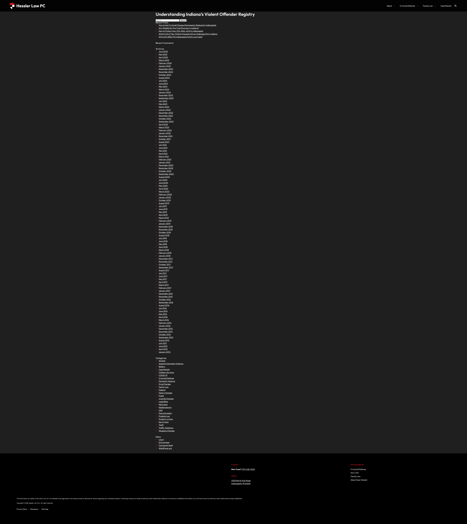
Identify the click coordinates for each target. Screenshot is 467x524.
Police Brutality (165, 413)
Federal (162, 390)
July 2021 (163, 145)
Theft (161, 425)
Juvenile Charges (166, 398)
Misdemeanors (165, 407)
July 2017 (163, 273)
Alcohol (162, 361)
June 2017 (163, 276)
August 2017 (164, 270)
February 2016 (165, 323)
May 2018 (163, 244)
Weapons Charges (167, 431)
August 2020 (164, 177)
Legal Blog (163, 401)
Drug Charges (165, 384)
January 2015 (164, 352)
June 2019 (163, 209)
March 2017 (164, 285)
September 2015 (166, 337)
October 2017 (165, 264)
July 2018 (163, 238)
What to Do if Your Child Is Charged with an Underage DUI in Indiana (188, 34)
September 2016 (166, 302)
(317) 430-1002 (248, 469)
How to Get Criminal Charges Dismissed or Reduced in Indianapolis (187, 25)
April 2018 (163, 247)
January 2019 (164, 223)
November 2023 (166, 95)
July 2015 (163, 343)
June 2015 (163, 346)
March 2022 (164, 127)
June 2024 (163, 83)
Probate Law (164, 416)
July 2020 (163, 180)
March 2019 (164, 218)
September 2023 (166, 98)
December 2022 (166, 112)
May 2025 (163, 54)
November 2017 (165, 261)
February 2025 (165, 63)
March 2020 (164, 191)
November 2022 (166, 115)
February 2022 (165, 130)
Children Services (166, 372)
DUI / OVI (355, 473)
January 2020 (165, 197)
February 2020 (165, 194)
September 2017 (166, 267)
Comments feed (166, 445)
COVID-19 (163, 375)
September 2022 (166, 121)
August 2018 (164, 235)
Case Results (445, 6)
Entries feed (164, 442)
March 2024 (164, 89)
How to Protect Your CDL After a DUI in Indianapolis (181, 31)
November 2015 (166, 331)
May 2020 (163, 185)
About (389, 6)
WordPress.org (165, 448)
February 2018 (165, 253)
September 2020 (166, 174)
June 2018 (163, 241)
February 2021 (165, 159)
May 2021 (163, 150)
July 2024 (163, 80)
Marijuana (163, 404)
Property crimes (166, 419)
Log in (161, 439)
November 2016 (166, 296)
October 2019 (165, 200)
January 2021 (164, 162)
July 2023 (163, 101)
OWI (161, 410)
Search (183, 20)
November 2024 (166, 72)
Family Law (428, 6)
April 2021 (163, 153)
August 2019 (164, 203)
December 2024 (166, 69)
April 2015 (163, 349)
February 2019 (165, 220)
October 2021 (165, 139)
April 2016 (163, 317)
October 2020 (165, 171)
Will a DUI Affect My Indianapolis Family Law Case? (181, 37)
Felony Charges (165, 393)
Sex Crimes (164, 422)
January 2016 (164, 325)
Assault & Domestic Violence (171, 363)
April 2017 (163, 282)
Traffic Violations (166, 428)
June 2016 (163, 311)
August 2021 (164, 142)
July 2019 (163, 206)
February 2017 (165, 288)
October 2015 (165, 334)
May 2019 (163, 212)
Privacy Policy (22, 509)
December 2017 (166, 258)
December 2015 (166, 328)
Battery (162, 366)
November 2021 (166, 136)
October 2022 (165, 118)
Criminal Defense (407, 6)
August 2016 (164, 305)
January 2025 (165, 66)
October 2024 (165, 75)
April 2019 (163, 215)
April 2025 (163, 57)
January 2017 (164, 290)
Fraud (161, 396)
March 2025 (164, 60)
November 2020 (166, 168)
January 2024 (165, 92)
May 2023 (163, 104)
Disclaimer (34, 509)
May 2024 (163, 86)
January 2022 (165, 133)
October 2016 (165, 299)
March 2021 (164, 156)
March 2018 (164, 250)
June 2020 (163, 183)
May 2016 (163, 314)
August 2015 (164, 340)
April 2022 (163, 124)
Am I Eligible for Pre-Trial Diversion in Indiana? (179, 28)
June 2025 (163, 51)
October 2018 (165, 232)
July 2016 (163, 308)
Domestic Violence (167, 381)
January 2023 (165, 110)
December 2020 (166, 165)
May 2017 (163, 279)
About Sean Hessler (359, 480)
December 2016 (166, 293)
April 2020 (163, 188)
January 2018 (164, 255)
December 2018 (166, 226)
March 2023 (164, 107)
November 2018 (166, 229)
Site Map (45, 509)
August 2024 (164, 77)
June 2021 (163, 148)
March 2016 (164, 320)
